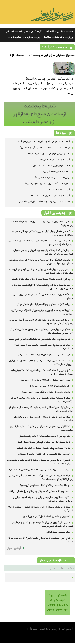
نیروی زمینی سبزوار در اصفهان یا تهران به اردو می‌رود (45, 380)
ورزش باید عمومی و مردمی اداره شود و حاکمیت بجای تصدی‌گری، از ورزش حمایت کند (40, 362)
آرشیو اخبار (14, 548)
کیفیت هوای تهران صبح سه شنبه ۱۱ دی (51, 166)
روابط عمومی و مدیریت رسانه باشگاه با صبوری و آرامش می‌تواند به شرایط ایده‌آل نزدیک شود (41, 322)
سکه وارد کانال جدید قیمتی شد (55, 172)
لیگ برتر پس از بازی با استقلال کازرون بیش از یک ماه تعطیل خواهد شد (43, 419)
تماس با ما (15, 37)
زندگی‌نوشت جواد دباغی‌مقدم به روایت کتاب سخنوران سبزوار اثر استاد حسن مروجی (41, 409)
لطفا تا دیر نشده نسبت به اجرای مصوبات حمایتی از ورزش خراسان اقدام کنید (40, 509)
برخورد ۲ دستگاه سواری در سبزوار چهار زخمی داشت (45, 184)
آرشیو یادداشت (48, 628)
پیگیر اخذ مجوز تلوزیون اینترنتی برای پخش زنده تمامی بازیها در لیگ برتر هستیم (42, 399)
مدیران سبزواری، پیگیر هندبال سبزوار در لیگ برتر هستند (43, 448)
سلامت (47, 37)
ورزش (70, 37)
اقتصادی (49, 31)
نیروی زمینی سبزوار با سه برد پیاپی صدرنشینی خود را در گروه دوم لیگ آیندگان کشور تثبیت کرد (41, 271)
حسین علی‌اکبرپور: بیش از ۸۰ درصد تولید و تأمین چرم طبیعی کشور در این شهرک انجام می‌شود (42, 524)
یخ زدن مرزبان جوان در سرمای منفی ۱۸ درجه (49, 154)
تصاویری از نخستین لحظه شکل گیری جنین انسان (46, 516)
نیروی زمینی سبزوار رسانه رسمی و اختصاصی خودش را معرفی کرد (39, 470)
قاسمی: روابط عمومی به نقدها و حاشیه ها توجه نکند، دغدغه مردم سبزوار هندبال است (40, 462)
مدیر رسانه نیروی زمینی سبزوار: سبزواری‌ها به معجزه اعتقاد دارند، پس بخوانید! (41, 223)
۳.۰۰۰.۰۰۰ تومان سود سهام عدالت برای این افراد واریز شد (42, 202)
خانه (70, 31)
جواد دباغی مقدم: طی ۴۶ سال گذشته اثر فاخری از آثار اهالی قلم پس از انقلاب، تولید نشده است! (41, 477)
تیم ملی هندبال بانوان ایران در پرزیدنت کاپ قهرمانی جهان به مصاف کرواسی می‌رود (42, 233)
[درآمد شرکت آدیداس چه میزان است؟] (64, 74)
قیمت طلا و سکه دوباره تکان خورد (54, 160)
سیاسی (61, 31)
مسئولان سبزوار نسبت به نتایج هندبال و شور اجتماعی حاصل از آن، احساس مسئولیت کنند (41, 331)
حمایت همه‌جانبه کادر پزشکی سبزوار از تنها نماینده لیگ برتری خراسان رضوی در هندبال (42, 287)
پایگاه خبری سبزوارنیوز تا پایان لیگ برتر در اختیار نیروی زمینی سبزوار (43, 296)
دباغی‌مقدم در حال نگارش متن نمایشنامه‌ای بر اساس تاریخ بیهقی (39, 339)
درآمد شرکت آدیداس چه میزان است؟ (49, 78)
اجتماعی (9, 31)
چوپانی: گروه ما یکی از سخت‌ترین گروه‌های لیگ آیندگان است (41, 279)
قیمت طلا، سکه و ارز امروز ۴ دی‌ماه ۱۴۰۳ (50, 196)
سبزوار (33, 628)
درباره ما (28, 37)
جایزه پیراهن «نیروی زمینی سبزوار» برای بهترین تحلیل (44, 436)
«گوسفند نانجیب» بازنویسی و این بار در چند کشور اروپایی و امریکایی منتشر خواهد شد (43, 499)
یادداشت (59, 37)
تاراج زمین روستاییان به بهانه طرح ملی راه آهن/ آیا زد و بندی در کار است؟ (40, 540)
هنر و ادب (22, 31)
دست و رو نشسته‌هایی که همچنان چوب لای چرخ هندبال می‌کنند (39, 491)
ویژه (38, 37)
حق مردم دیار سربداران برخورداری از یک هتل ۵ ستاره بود (43, 355)
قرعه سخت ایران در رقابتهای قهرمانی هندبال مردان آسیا (44, 142)
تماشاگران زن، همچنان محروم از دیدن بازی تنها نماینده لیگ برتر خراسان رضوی (41, 428)
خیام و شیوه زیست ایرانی (58, 532)
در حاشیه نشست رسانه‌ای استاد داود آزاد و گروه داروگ (44, 148)
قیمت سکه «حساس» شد (57, 190)
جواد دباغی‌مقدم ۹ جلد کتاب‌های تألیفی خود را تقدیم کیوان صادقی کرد (43, 347)
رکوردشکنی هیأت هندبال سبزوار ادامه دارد (50, 386)
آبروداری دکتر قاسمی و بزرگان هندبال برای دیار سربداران (43, 454)
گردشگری (36, 31)
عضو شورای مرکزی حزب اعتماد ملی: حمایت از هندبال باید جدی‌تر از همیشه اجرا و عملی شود (40, 242)
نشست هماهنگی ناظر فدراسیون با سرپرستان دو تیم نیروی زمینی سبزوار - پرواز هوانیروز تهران (41, 262)
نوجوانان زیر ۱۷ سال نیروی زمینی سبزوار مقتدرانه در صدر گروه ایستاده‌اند (42, 312)
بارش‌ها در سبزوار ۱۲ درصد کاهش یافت (51, 178)
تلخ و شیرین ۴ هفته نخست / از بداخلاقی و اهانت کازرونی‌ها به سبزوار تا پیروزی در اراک (42, 372)
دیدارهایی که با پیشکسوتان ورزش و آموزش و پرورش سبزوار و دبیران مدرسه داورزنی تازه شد (43, 252)
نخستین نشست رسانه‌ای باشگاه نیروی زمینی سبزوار (45, 392)
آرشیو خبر (67, 628)
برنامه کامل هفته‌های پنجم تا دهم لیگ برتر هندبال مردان (43, 304)
